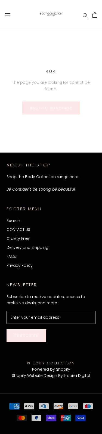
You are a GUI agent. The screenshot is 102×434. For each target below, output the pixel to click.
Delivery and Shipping (27, 247)
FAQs (11, 256)
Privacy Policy (20, 265)
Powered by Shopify (51, 369)
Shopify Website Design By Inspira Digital (51, 375)
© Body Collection (51, 363)
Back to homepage (51, 108)
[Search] (85, 15)
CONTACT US (18, 229)
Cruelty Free (18, 238)
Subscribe (26, 335)
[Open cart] (94, 15)
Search (13, 220)
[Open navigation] (7, 15)
